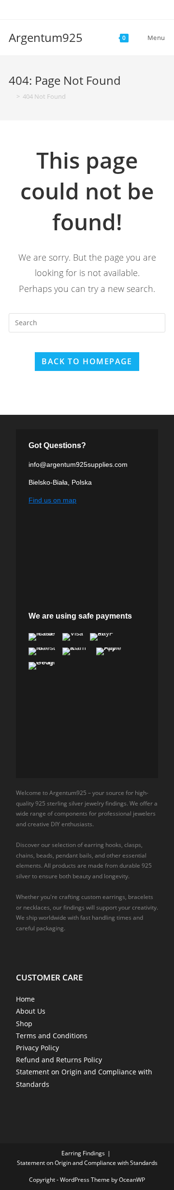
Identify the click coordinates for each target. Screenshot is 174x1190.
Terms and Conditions (51, 1035)
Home (25, 999)
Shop (24, 1023)
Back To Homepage (87, 361)
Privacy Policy (37, 1047)
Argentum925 (46, 37)
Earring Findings (83, 1153)
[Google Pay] (42, 666)
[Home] (11, 96)
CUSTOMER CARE (49, 977)
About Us (30, 1011)
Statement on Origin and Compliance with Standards (87, 1163)
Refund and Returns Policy (59, 1059)
